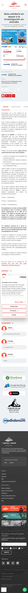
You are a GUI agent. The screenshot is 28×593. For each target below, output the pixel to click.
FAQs (5, 462)
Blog (2, 500)
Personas (3, 474)
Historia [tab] (5, 107)
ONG (2, 479)
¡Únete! (6, 552)
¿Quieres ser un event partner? (8, 481)
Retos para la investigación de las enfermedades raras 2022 (11, 82)
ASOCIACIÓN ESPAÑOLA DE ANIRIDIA (17, 64)
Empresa (14, 548)
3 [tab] (24, 46)
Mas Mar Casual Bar (14, 265)
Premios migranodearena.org (8, 495)
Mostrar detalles (19, 302)
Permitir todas (14, 306)
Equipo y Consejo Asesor (7, 490)
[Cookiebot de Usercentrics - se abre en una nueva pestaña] (20, 277)
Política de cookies (6, 579)
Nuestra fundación (5, 488)
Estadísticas (4, 493)
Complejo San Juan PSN (9, 263)
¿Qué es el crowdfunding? (7, 498)
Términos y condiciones (7, 573)
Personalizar (13, 310)
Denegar (14, 314)
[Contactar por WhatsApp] (25, 590)
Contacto (11, 462)
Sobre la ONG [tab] (16, 107)
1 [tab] (21, 46)
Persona (6, 548)
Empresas (3, 476)
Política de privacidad (6, 576)
